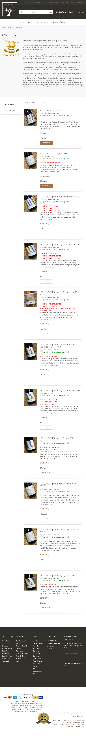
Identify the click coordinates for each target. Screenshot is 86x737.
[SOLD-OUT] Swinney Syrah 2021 (57, 438)
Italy (17, 661)
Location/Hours (38, 641)
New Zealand (20, 656)
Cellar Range (7, 637)
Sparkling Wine (7, 656)
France (18, 658)
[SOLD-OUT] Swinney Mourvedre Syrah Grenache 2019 (57, 345)
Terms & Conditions (78, 723)
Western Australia (22, 653)
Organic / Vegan (59, 22)
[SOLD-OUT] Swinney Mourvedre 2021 (60, 390)
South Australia (21, 641)
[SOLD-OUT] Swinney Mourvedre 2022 (60, 196)
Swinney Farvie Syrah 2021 (54, 153)
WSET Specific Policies (77, 726)
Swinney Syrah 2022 (50, 110)
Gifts (21, 22)
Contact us (51, 637)
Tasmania (19, 651)
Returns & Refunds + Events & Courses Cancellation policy (69, 725)
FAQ (34, 674)
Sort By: (26, 102)
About (35, 637)
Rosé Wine (5, 653)
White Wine (6, 658)
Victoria (18, 643)
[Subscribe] (81, 654)
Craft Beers (6, 641)
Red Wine (5, 651)
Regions (44, 22)
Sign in (71, 12)
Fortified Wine (7, 648)
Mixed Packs (33, 22)
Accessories (6, 661)
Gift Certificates (61, 12)
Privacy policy (67, 723)
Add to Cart (46, 143)
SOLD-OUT (46, 233)
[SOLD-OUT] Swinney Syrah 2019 (57, 575)
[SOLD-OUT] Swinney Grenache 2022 (59, 244)
